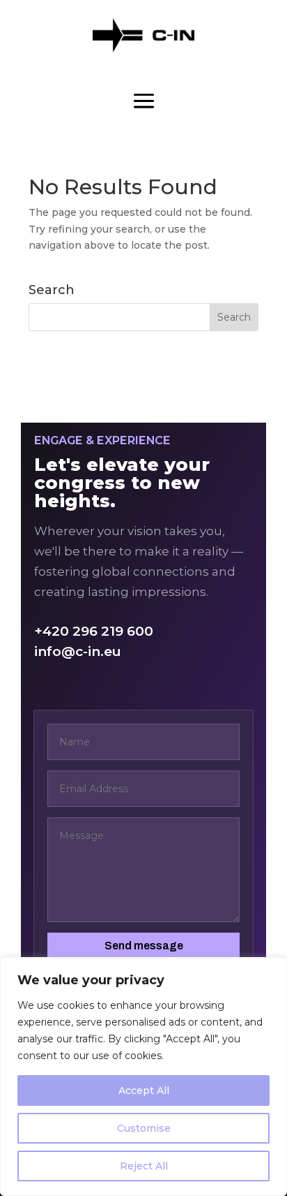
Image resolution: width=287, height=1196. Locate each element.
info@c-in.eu (77, 651)
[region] (143, 1076)
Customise (144, 1128)
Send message (143, 945)
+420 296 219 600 (93, 631)
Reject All (144, 1166)
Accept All (143, 1090)
